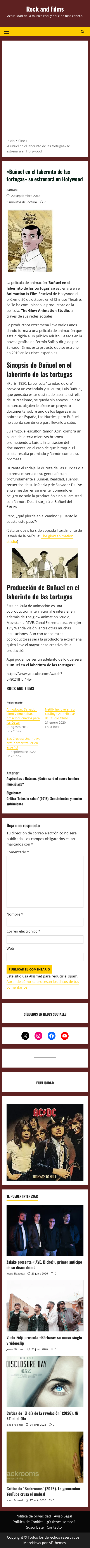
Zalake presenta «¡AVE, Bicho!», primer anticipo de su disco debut (44, 1264)
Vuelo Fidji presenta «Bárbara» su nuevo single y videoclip (44, 1340)
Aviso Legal (63, 1516)
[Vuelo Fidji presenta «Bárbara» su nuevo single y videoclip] (45, 1306)
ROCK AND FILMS (20, 688)
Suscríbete (35, 1527)
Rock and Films (45, 8)
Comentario (18, 852)
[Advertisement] (45, 91)
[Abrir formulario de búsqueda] (82, 31)
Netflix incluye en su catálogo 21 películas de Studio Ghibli (60, 713)
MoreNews (32, 1542)
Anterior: (43, 778)
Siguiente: (44, 798)
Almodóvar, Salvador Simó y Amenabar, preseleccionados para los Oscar (23, 715)
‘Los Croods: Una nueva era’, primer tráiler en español (23, 742)
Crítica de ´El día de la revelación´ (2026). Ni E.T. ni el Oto (42, 1415)
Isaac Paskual (15, 1425)
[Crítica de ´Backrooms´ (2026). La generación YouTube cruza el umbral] (45, 1457)
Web (10, 948)
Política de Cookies (28, 1521)
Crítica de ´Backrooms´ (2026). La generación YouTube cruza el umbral (43, 1491)
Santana (13, 190)
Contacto (54, 1527)
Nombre (15, 914)
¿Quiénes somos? (61, 1521)
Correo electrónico (23, 931)
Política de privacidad (33, 1516)
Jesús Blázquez (16, 1273)
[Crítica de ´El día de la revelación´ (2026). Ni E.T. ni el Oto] (45, 1381)
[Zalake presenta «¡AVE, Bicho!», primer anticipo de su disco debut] (45, 1230)
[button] (7, 31)
